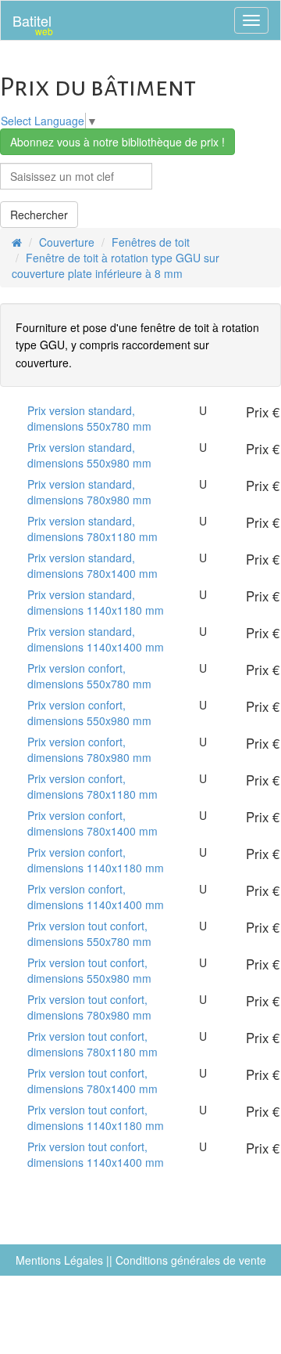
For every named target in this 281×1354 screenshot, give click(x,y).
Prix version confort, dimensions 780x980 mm (89, 749)
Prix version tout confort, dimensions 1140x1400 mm (95, 1154)
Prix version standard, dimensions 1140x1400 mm (95, 639)
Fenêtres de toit (151, 242)
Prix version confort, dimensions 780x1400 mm (92, 823)
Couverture (66, 242)
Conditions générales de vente (191, 1260)
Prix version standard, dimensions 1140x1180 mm (95, 602)
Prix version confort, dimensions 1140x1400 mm (95, 896)
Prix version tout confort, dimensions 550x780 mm (89, 933)
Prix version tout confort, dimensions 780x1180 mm (92, 1044)
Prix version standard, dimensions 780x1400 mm (92, 565)
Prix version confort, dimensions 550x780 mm (89, 675)
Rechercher (39, 214)
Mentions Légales (59, 1260)
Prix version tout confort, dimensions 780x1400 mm (92, 1080)
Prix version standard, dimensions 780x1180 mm (92, 528)
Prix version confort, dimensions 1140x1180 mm (95, 860)
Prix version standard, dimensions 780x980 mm (89, 491)
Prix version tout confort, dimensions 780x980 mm (89, 1007)
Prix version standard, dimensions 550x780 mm (89, 418)
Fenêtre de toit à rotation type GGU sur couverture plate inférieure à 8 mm (115, 265)
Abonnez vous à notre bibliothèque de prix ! (117, 142)
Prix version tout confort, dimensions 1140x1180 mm (95, 1117)
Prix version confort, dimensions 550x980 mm (89, 712)
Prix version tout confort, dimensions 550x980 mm (89, 970)
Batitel (32, 24)
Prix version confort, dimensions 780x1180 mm (92, 786)
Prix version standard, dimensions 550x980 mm (89, 455)
